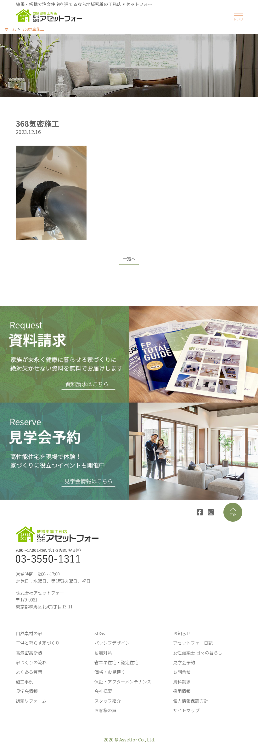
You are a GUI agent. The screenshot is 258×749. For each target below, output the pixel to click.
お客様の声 (105, 710)
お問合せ (182, 672)
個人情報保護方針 (190, 701)
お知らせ (182, 633)
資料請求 (182, 681)
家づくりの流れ (31, 662)
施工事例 (24, 681)
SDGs (99, 633)
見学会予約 (184, 662)
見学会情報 (27, 691)
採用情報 (182, 691)
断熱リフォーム (31, 701)
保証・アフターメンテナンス (122, 681)
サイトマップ (186, 710)
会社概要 (103, 691)
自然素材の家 (29, 633)
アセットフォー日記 (193, 643)
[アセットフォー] (49, 15)
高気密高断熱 (29, 652)
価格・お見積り (109, 672)
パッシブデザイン (112, 643)
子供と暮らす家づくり (38, 643)
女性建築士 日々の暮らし (197, 652)
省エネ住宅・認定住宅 (116, 662)
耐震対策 (103, 652)
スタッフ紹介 (107, 701)
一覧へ (129, 258)
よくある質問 (29, 672)
